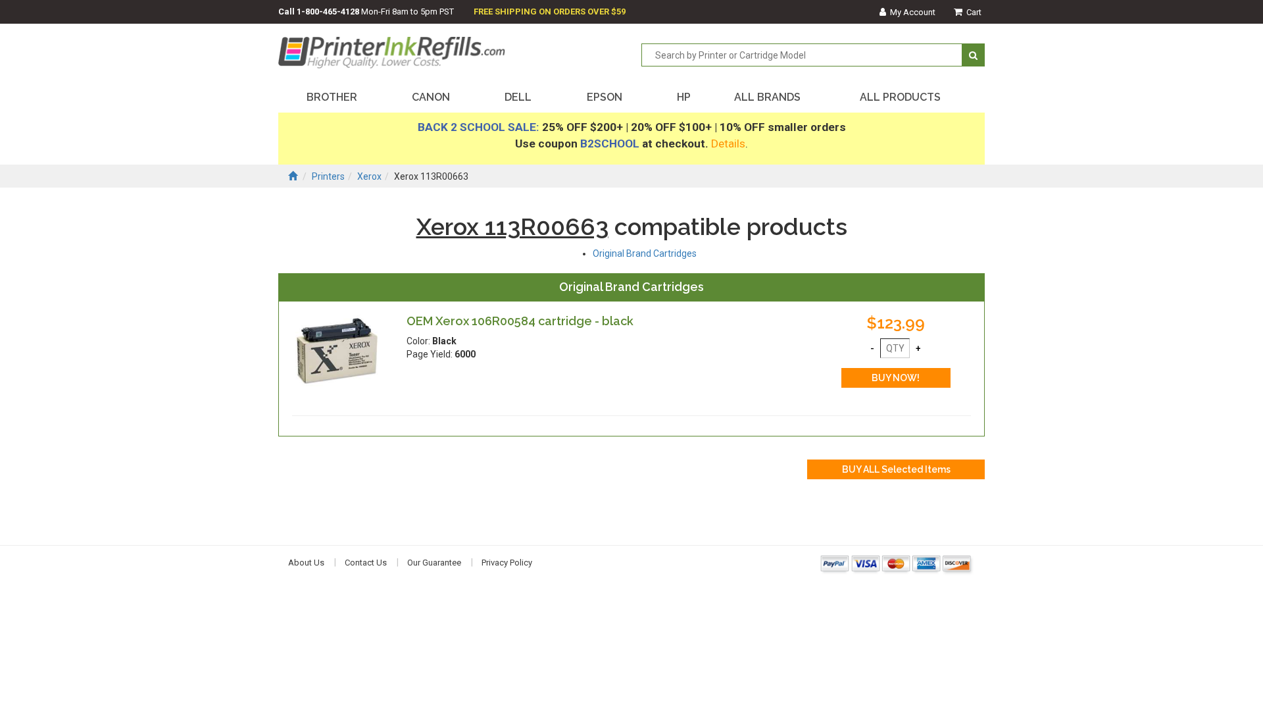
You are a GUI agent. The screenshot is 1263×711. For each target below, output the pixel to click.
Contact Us (366, 562)
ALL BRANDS (767, 97)
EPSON (604, 97)
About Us (306, 562)
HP (684, 97)
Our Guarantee (434, 562)
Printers (328, 176)
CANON (431, 97)
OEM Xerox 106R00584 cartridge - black (520, 321)
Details (728, 143)
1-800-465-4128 (328, 11)
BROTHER (332, 97)
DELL (518, 97)
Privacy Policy (507, 562)
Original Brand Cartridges (645, 253)
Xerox (369, 176)
